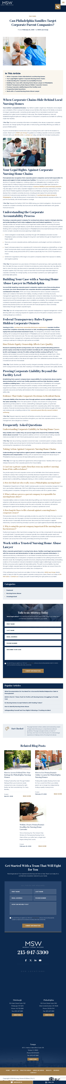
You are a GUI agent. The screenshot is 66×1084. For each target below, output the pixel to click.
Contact (33, 1072)
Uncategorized (11, 596)
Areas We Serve (38, 1070)
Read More (27, 796)
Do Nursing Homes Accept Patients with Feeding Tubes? (23, 703)
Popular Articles (13, 686)
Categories (10, 584)
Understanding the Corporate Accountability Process (24, 81)
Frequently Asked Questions (16, 89)
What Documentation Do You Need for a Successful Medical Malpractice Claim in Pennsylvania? (31, 692)
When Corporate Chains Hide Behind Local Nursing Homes (26, 76)
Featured (32, 16)
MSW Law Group (42, 30)
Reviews (56, 1070)
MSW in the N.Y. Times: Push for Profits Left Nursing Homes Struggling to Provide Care (31, 698)
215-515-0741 (51, 1008)
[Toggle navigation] (63, 2)
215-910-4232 (19, 135)
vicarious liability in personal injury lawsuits (47, 186)
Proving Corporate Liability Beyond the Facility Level (24, 87)
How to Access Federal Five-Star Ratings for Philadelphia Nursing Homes (17, 775)
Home (8, 1070)
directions (17, 1015)
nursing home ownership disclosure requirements (30, 327)
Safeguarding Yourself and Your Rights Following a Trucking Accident (28, 710)
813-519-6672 (35, 1053)
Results (48, 1070)
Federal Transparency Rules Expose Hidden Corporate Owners (27, 85)
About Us (15, 1070)
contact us (28, 135)
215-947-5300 (57, 6)
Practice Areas (25, 1070)
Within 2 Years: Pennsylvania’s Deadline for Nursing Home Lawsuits (32, 827)
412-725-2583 (20, 1008)
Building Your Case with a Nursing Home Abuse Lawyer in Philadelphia (30, 83)
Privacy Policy (30, 663)
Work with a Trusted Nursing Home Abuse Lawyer (23, 91)
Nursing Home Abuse (13, 593)
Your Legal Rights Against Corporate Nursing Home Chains (26, 78)
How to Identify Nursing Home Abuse (17, 706)
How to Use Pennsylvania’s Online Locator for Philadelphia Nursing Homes (48, 775)
